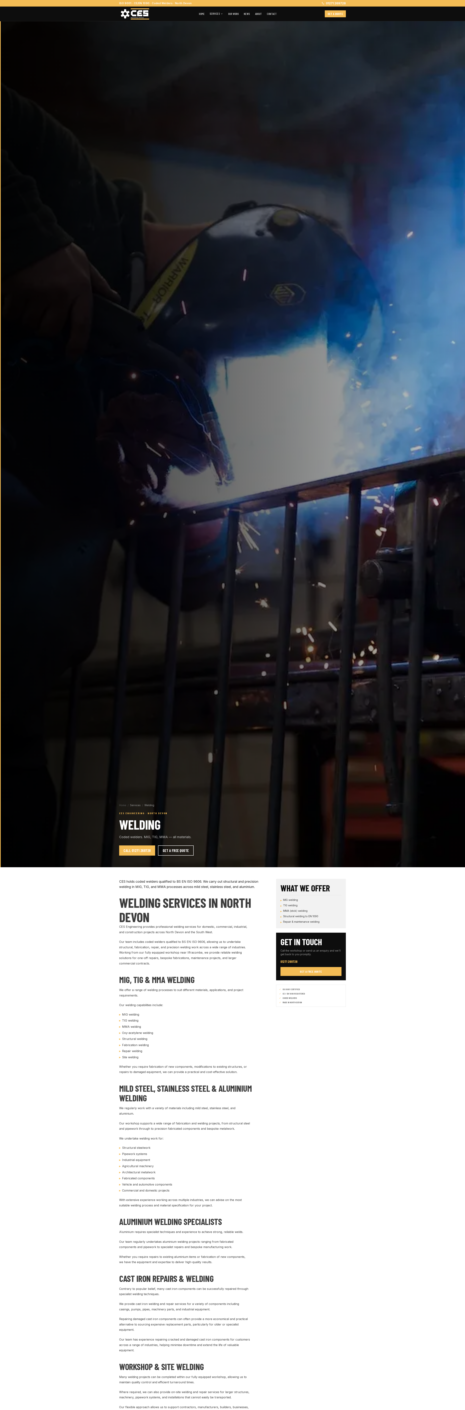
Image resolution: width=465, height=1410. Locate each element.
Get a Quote (335, 13)
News (247, 13)
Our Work (233, 13)
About (258, 13)
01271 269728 (336, 3)
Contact (272, 13)
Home (202, 13)
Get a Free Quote (176, 850)
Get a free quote (311, 971)
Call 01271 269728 (137, 850)
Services (215, 13)
